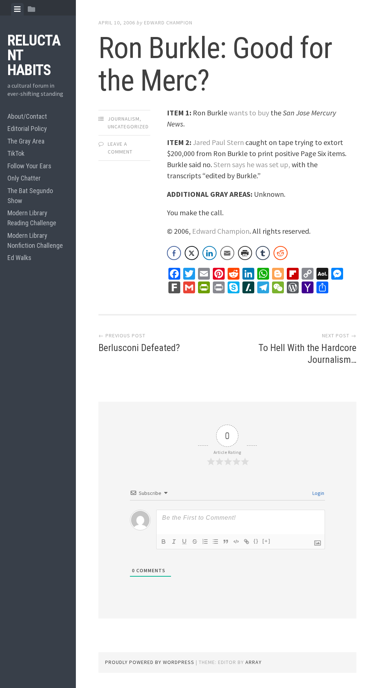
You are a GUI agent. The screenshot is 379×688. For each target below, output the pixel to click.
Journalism (124, 118)
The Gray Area (25, 141)
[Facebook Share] (174, 253)
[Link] (246, 541)
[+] (266, 541)
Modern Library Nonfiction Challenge (35, 240)
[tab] (17, 9)
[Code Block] (236, 541)
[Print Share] (245, 253)
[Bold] (163, 541)
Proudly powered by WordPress (149, 662)
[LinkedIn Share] (209, 253)
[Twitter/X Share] (192, 253)
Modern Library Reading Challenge (31, 218)
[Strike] (195, 541)
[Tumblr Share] (263, 253)
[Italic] (174, 541)
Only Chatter (24, 178)
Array (253, 662)
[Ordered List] (205, 541)
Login (317, 493)
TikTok (15, 153)
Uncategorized (128, 126)
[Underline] (184, 541)
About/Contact (27, 116)
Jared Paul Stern (218, 142)
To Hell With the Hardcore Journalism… (307, 353)
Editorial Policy (27, 128)
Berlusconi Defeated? (139, 347)
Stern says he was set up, (252, 164)
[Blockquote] (226, 541)
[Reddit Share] (281, 253)
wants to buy (249, 112)
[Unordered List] (215, 541)
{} (256, 541)
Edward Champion (168, 22)
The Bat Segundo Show (30, 196)
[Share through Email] (227, 253)
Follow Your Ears (29, 166)
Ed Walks (19, 258)
